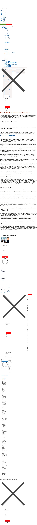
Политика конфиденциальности (10, 369)
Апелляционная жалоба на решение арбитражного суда (4, 457)
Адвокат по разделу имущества (3, 429)
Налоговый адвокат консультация (4, 414)
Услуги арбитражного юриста (4, 468)
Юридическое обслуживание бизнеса (4, 444)
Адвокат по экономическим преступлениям (4, 434)
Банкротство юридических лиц (4, 417)
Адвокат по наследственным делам (4, 431)
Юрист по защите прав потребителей (4, 471)
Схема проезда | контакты (8, 357)
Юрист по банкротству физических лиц (4, 453)
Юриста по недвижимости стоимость (4, 402)
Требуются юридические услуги (4, 411)
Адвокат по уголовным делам (3, 392)
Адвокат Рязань (4, 445)
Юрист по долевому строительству (4, 422)
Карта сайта (9, 372)
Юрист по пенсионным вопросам (4, 473)
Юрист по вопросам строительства (4, 424)
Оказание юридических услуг (4, 441)
